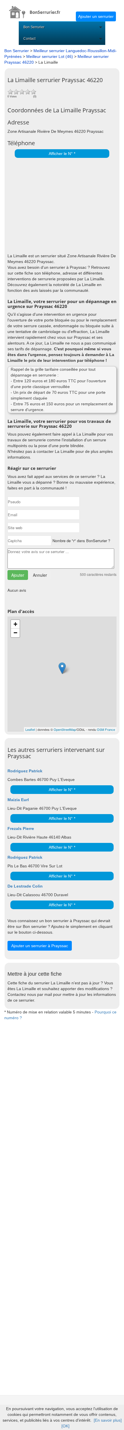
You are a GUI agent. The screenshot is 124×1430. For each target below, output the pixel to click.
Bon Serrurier (33, 27)
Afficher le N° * (62, 153)
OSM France (106, 729)
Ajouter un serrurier (96, 16)
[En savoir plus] (108, 1420)
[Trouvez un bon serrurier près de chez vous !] (38, 9)
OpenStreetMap (65, 729)
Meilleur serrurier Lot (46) (49, 56)
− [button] (15, 632)
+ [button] (15, 624)
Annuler (40, 575)
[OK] (65, 1426)
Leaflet (30, 729)
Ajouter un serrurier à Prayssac (39, 945)
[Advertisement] (60, 204)
